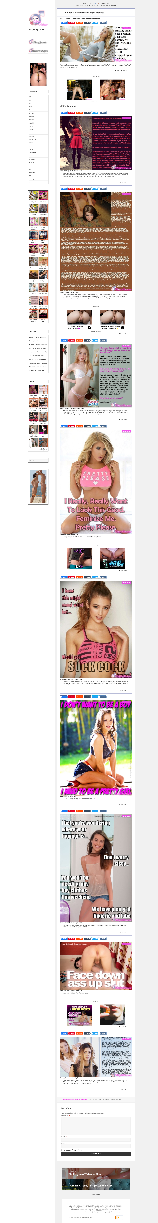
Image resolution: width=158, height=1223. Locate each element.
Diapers (31, 130)
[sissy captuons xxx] (43, 429)
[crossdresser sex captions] (33, 300)
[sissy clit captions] (43, 313)
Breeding (31, 116)
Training (31, 179)
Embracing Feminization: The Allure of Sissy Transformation (38, 345)
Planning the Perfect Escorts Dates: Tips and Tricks (37, 341)
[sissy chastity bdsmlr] (33, 416)
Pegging (31, 162)
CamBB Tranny (79, 5)
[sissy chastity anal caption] (43, 416)
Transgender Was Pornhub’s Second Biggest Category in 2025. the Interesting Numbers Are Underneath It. (38, 352)
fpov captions (34, 267)
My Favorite (32, 159)
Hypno (31, 156)
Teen (30, 176)
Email (64, 1143)
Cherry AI (113, 5)
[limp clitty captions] (43, 248)
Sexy (30, 169)
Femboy (31, 133)
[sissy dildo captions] (33, 221)
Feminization (33, 139)
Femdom (31, 136)
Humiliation (32, 153)
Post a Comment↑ (122, 70)
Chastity (31, 120)
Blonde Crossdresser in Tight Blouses (75, 1099)
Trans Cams (92, 3)
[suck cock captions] (33, 235)
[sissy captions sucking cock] (43, 442)
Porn (30, 166)
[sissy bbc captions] (33, 208)
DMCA (90, 1212)
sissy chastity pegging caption (33, 410)
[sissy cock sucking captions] (43, 287)
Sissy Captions (36, 29)
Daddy (31, 126)
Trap (30, 182)
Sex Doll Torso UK (95, 5)
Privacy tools (105, 1212)
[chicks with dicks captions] (43, 261)
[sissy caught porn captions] (33, 429)
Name (64, 1136)
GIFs (30, 146)
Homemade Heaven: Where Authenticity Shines (37, 363)
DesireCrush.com (104, 3)
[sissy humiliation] (33, 248)
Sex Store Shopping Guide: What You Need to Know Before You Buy (37, 337)
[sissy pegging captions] (43, 208)
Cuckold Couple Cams (96, 101)
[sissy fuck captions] (33, 274)
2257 (86, 1212)
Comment (65, 1116)
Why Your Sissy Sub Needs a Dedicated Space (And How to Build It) (38, 359)
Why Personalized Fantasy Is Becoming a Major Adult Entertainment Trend (37, 356)
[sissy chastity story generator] (43, 389)
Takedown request (115, 1212)
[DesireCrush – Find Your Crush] (38, 74)
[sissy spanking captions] (33, 313)
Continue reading (110, 176)
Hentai (31, 149)
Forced (31, 143)
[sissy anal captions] (43, 195)
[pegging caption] (43, 221)
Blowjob (31, 113)
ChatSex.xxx (87, 5)
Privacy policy (97, 1212)
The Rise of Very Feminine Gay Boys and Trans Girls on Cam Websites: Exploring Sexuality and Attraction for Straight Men (38, 367)
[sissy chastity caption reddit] (43, 402)
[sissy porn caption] (43, 274)
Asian (30, 100)
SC (101, 1099)
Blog (30, 110)
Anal (30, 97)
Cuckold (31, 123)
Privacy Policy (77, 1150)
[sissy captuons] (33, 442)
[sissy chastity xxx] (33, 389)
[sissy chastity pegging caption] (33, 402)
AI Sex (108, 5)
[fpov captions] (33, 261)
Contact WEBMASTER (77, 1212)
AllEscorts (103, 5)
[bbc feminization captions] (43, 300)
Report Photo (126, 27)
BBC (30, 103)
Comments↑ (123, 182)
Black (30, 106)
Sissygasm (32, 172)
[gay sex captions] (43, 235)
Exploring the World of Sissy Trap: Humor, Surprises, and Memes (37, 348)
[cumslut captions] (33, 287)
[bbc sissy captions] (33, 195)
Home (62, 18)
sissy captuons (34, 448)
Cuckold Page (96, 1194)
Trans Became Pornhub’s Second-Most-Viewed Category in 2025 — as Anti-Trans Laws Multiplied (38, 370)
